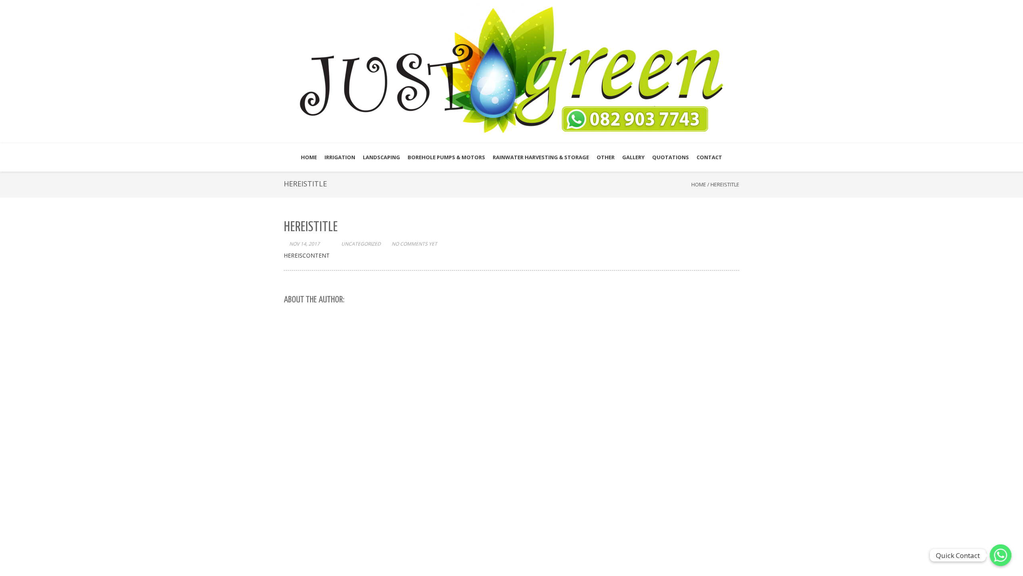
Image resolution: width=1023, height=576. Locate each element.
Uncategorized (361, 243)
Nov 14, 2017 (304, 243)
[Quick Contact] (1000, 555)
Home (698, 184)
